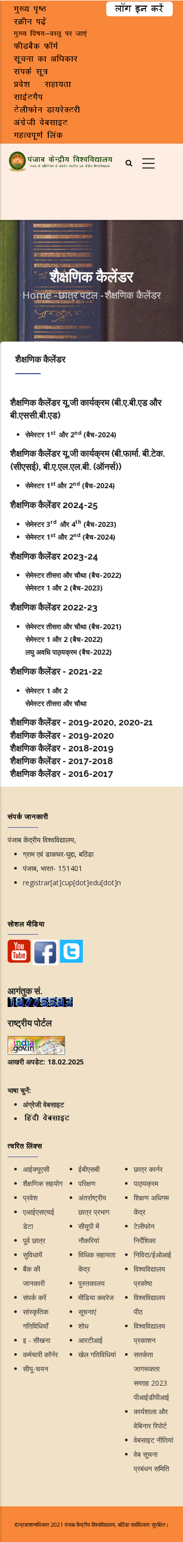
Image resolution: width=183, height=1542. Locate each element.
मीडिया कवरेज (96, 1297)
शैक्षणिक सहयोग (43, 1183)
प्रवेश (30, 1197)
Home (36, 295)
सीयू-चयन (35, 1368)
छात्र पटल (79, 295)
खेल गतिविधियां (97, 1354)
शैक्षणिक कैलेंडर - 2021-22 (56, 671)
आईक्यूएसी (36, 1169)
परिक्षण (87, 1183)
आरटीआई (90, 1340)
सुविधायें (32, 1254)
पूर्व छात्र (34, 1240)
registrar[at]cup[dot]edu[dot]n (72, 882)
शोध (83, 1326)
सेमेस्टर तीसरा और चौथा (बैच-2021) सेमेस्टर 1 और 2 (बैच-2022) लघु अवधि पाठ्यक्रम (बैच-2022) (73, 639)
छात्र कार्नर (148, 1169)
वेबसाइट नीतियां (153, 1440)
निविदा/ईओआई (152, 1254)
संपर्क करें (34, 1297)
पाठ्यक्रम (146, 1183)
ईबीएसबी (89, 1169)
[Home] (61, 160)
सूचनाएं (87, 1311)
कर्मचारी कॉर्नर (40, 1354)
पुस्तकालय (91, 1283)
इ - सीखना (36, 1340)
